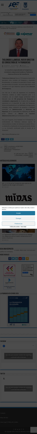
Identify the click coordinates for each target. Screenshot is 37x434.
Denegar (18, 218)
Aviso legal (23, 226)
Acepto (18, 213)
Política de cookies (15, 226)
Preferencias (18, 223)
